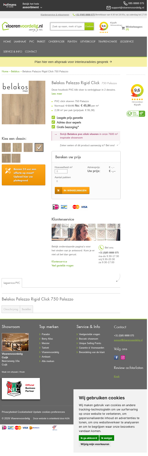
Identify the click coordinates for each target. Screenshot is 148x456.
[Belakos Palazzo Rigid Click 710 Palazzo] (6, 148)
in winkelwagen (75, 190)
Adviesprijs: (93, 167)
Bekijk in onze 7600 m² (89, 136)
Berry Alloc (47, 338)
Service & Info (12, 51)
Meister (45, 343)
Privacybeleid (9, 411)
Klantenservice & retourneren (55, 14)
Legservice (127, 41)
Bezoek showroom (88, 338)
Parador (46, 334)
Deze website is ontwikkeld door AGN (51, 418)
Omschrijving (11, 309)
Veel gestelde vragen (62, 265)
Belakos (15, 71)
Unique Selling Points (90, 343)
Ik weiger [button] (106, 437)
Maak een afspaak (10, 372)
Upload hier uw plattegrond (25, 175)
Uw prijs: (93, 171)
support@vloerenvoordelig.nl (128, 339)
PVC (31, 41)
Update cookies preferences (49, 411)
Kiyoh (117, 376)
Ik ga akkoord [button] (89, 437)
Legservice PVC (12, 283)
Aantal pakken (63, 177)
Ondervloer (57, 41)
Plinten (72, 41)
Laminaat (20, 41)
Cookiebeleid (25, 411)
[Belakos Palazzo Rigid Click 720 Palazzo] (17, 148)
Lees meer (57, 93)
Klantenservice (59, 261)
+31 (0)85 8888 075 (85, 14)
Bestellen (26, 309)
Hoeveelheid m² (64, 167)
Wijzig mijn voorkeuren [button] (95, 444)
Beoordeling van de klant (92, 352)
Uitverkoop (87, 41)
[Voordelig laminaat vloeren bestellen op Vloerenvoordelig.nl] (22, 26)
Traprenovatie (107, 41)
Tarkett (45, 347)
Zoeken (89, 26)
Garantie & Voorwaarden (91, 347)
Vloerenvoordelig (50, 352)
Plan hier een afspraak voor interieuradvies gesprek (72, 62)
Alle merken (48, 361)
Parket (41, 41)
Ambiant (46, 356)
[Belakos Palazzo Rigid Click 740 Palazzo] (28, 148)
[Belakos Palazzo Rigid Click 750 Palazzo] (23, 103)
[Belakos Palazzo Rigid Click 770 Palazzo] (15, 159)
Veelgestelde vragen (89, 334)
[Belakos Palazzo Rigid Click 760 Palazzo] (6, 159)
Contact (31, 51)
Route (22, 372)
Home (7, 41)
